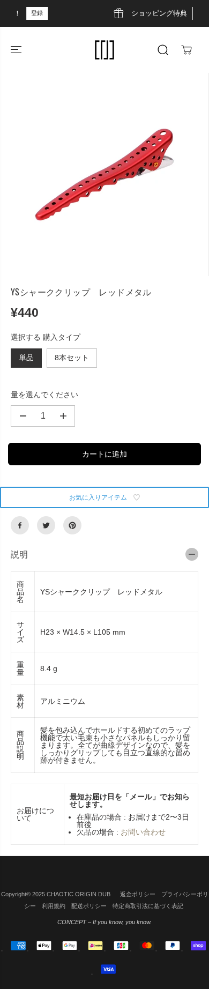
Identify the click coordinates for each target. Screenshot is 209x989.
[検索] (163, 50)
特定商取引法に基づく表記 (148, 906)
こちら (157, 13)
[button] (17, 50)
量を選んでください (44, 394)
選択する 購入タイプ (45, 337)
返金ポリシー (137, 894)
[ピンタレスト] (72, 525)
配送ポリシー (89, 906)
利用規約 (53, 906)
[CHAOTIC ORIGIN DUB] (104, 49)
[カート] (186, 50)
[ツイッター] (46, 525)
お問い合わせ (143, 832)
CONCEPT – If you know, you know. (104, 922)
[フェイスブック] (20, 525)
